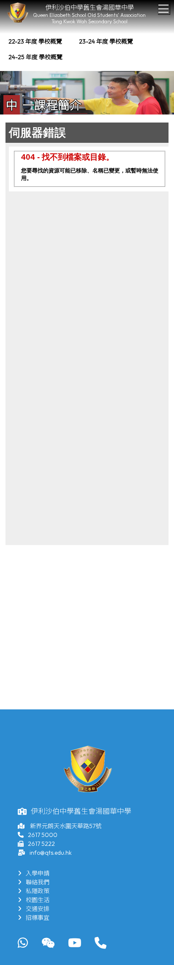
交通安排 (37, 909)
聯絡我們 (37, 882)
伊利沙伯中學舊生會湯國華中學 (89, 7)
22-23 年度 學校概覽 (35, 41)
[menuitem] (35, 41)
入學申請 (37, 873)
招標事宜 (37, 917)
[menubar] (87, 49)
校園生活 (37, 900)
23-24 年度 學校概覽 (106, 41)
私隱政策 (37, 891)
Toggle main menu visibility (164, 8)
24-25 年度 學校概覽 (35, 57)
